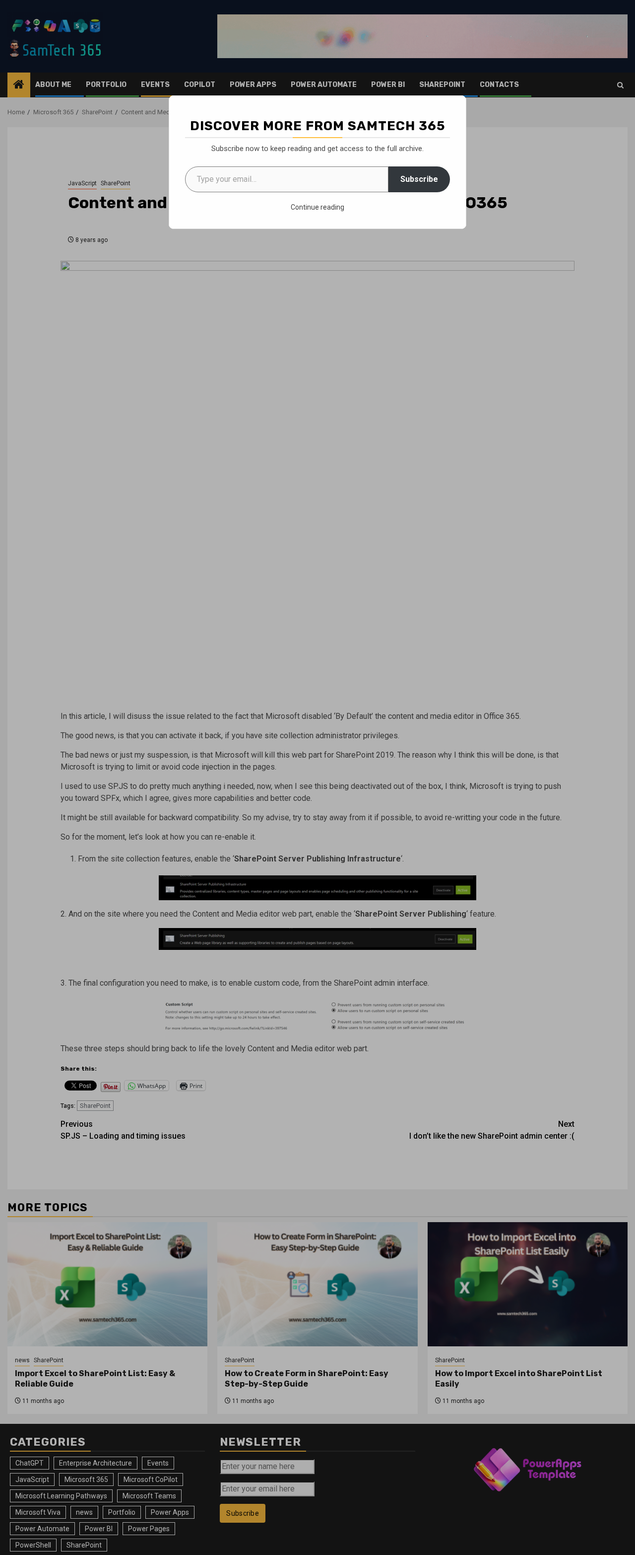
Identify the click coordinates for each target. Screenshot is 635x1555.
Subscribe (419, 179)
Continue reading (317, 207)
